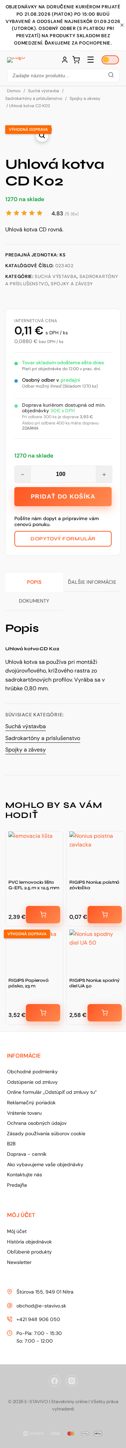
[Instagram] (72, 1381)
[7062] (105, 914)
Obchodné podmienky (32, 1071)
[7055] (43, 914)
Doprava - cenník (27, 1154)
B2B (11, 1143)
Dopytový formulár (63, 539)
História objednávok (29, 1242)
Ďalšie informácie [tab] (92, 582)
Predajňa (17, 1185)
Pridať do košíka (63, 496)
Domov (14, 91)
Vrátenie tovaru (24, 1113)
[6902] (105, 1012)
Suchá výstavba (43, 91)
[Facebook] (55, 1381)
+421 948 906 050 (38, 1319)
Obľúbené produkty (29, 1252)
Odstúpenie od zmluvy (32, 1082)
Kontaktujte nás (24, 1174)
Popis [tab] (34, 582)
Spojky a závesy (85, 98)
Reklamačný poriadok (31, 1102)
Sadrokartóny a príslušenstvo (33, 98)
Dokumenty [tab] (34, 601)
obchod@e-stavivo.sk (41, 1306)
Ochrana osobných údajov (36, 1123)
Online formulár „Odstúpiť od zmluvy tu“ (52, 1092)
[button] (63, 75)
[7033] (43, 1012)
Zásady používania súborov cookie (46, 1133)
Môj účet (17, 1231)
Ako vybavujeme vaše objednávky (45, 1164)
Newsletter (19, 1262)
